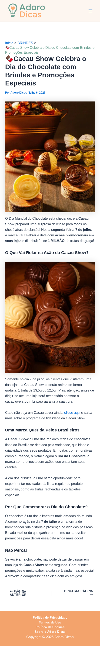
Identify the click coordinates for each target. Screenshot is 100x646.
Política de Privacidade (50, 617)
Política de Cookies (50, 627)
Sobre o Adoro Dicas (50, 631)
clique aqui (72, 412)
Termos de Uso (50, 622)
